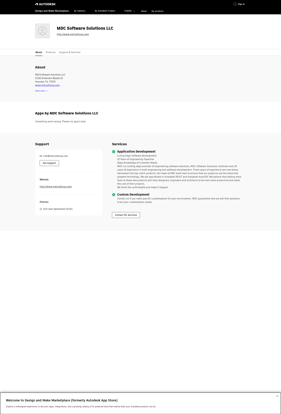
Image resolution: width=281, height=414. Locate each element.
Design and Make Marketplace (52, 11)
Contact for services (126, 215)
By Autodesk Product (105, 10)
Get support (49, 163)
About (144, 11)
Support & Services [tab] (69, 52)
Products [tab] (51, 52)
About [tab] (38, 52)
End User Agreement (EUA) (57, 209)
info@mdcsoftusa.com (55, 156)
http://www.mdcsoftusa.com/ (73, 34)
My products (157, 11)
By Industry (79, 10)
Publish (128, 10)
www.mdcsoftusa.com (47, 85)
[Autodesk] (45, 4)
